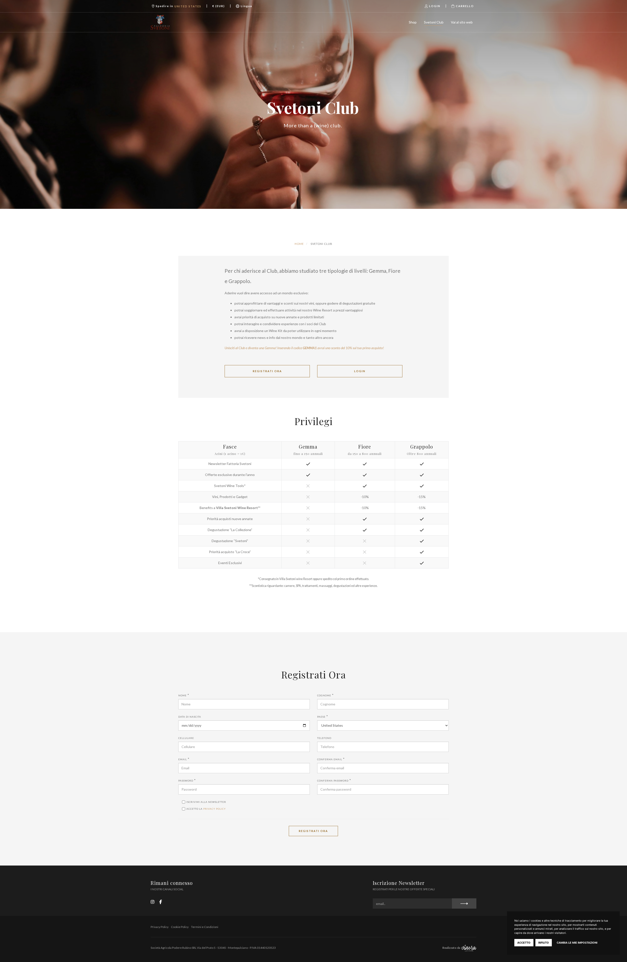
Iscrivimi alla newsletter (206, 801)
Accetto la (206, 808)
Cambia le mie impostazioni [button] (577, 942)
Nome (182, 695)
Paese (321, 716)
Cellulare (186, 737)
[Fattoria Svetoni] (175, 22)
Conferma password (333, 780)
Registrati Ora (313, 830)
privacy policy (214, 808)
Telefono (324, 737)
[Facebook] (160, 902)
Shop (413, 22)
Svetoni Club (434, 22)
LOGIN (359, 371)
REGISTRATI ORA (267, 371)
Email (182, 759)
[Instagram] (152, 902)
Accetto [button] (524, 942)
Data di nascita (189, 716)
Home (299, 243)
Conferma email (329, 759)
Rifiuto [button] (543, 942)
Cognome (324, 695)
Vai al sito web (462, 22)
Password (185, 780)
